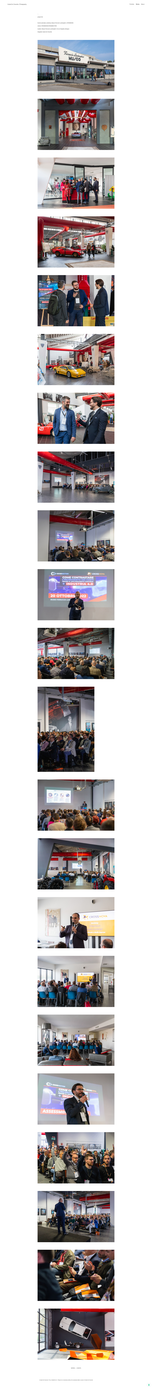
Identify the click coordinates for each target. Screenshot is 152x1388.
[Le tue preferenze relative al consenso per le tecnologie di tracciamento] (149, 1385)
